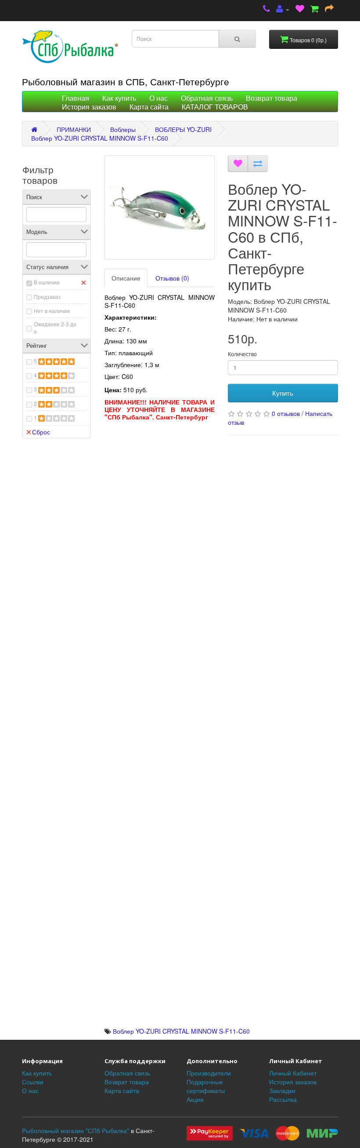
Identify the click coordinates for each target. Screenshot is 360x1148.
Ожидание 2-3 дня (55, 327)
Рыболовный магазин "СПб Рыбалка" (75, 1130)
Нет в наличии (52, 310)
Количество (242, 353)
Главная (75, 98)
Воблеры (123, 129)
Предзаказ (47, 296)
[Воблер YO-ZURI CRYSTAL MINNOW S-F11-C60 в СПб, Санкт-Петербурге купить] (159, 207)
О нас (158, 98)
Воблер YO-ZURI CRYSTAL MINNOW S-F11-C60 (99, 138)
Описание (126, 277)
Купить (282, 392)
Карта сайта (149, 107)
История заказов (89, 107)
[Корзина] (314, 9)
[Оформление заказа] (329, 9)
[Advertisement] (159, 480)
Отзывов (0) (172, 277)
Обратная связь (207, 98)
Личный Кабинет (293, 1072)
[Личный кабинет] (282, 9)
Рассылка (283, 1099)
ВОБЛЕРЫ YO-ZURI (183, 129)
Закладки (282, 1090)
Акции (195, 1099)
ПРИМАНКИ (74, 129)
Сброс (41, 431)
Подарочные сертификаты (206, 1086)
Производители (209, 1072)
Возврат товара (271, 98)
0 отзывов (286, 413)
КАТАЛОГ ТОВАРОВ (215, 107)
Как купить (119, 98)
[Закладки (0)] (299, 9)
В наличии (47, 282)
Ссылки (32, 1081)
